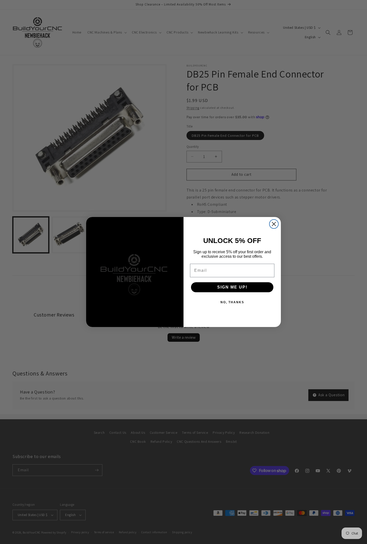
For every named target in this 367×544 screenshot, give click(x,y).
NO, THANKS (232, 302)
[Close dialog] (273, 224)
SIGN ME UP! (232, 287)
